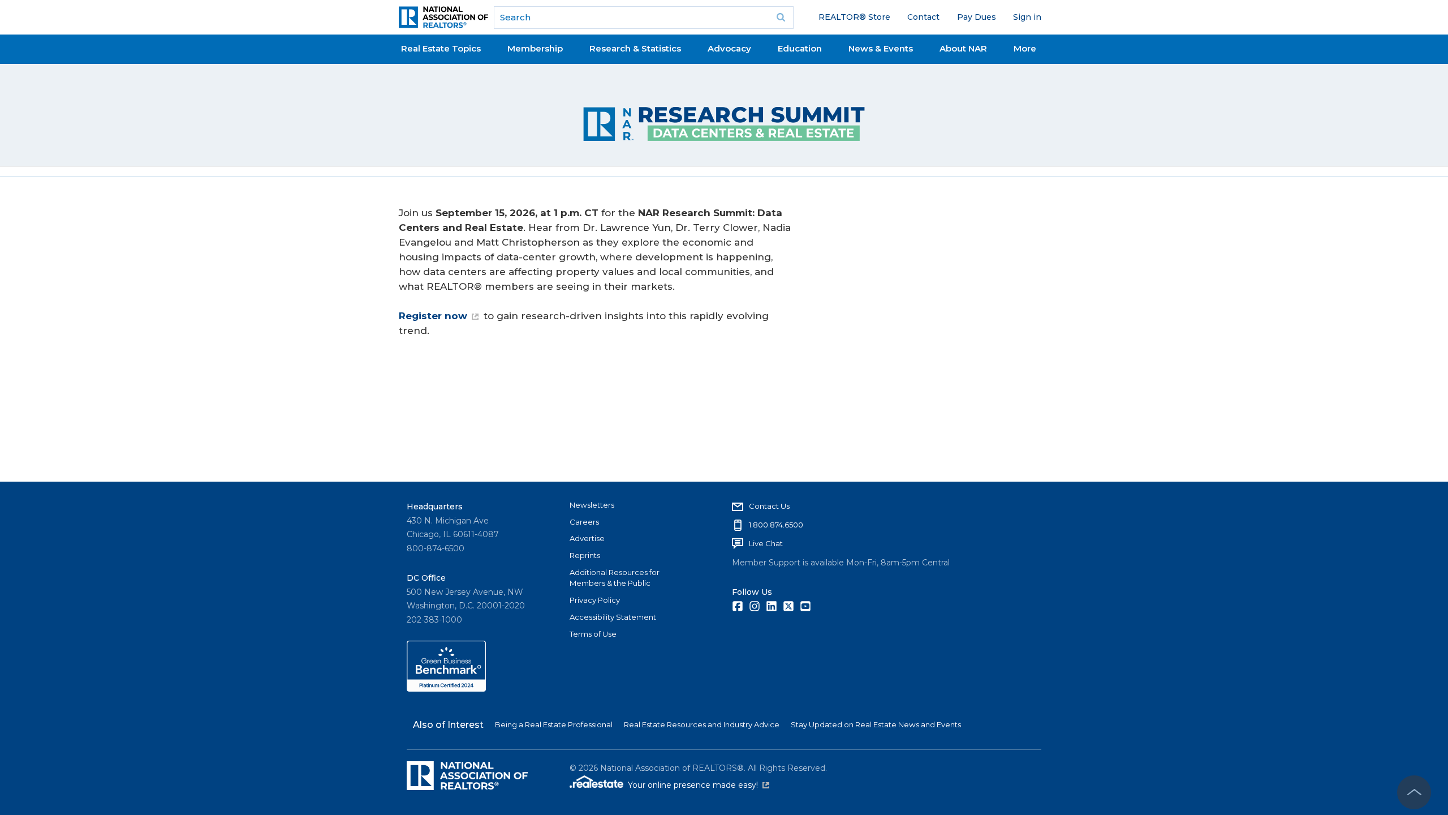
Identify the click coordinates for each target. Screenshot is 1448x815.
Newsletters (592, 504)
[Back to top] (1414, 792)
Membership (535, 48)
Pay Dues (976, 17)
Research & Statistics (635, 48)
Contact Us (769, 506)
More (1025, 48)
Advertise (587, 538)
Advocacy (729, 48)
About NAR (963, 48)
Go (781, 17)
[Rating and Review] (446, 689)
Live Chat (766, 543)
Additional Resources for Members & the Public (615, 578)
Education (800, 48)
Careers (584, 521)
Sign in (1027, 17)
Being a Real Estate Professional (554, 724)
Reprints (585, 555)
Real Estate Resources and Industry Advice (701, 724)
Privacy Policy (595, 599)
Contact (923, 17)
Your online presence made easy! (698, 785)
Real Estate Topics (441, 48)
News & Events (880, 48)
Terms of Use (593, 633)
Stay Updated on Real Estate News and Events (876, 724)
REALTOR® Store (854, 17)
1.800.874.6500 (776, 524)
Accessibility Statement (613, 616)
